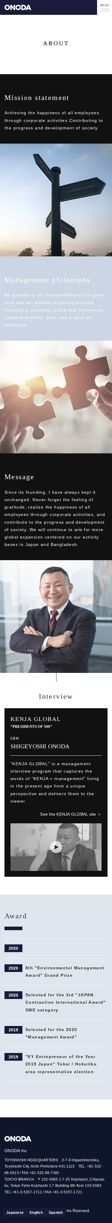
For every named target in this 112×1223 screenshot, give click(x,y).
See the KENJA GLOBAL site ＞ (71, 814)
